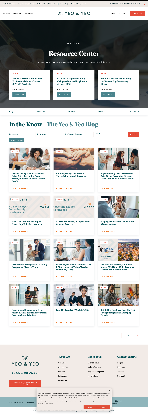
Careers (113, 13)
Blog (11, 111)
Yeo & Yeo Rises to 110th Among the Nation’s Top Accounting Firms (116, 81)
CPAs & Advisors (9, 4)
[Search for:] (144, 3)
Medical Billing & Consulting (47, 4)
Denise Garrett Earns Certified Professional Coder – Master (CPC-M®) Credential (27, 81)
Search (97, 134)
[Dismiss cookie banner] (109, 390)
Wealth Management (78, 4)
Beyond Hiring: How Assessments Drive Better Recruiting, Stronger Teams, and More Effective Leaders (117, 176)
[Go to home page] (74, 13)
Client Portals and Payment (119, 4)
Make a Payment (94, 367)
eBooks (71, 111)
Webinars (41, 111)
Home (69, 43)
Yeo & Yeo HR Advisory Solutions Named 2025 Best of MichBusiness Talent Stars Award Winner (117, 267)
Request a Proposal (96, 371)
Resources (29, 13)
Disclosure (118, 401)
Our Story (123, 13)
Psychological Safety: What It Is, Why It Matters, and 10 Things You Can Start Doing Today (73, 267)
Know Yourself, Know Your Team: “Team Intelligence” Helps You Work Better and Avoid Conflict (29, 312)
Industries (17, 13)
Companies (63, 367)
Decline (104, 407)
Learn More (20, 188)
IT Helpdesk (135, 4)
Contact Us (137, 13)
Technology (64, 4)
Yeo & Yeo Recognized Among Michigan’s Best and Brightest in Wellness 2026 (72, 81)
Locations (121, 367)
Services (6, 13)
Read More (19, 95)
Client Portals (93, 363)
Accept (90, 407)
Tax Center (134, 111)
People (120, 363)
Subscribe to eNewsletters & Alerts (25, 383)
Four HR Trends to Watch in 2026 (72, 310)
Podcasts (102, 111)
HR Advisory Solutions (26, 4)
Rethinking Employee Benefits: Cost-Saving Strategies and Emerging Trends (118, 312)
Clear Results (18, 140)
